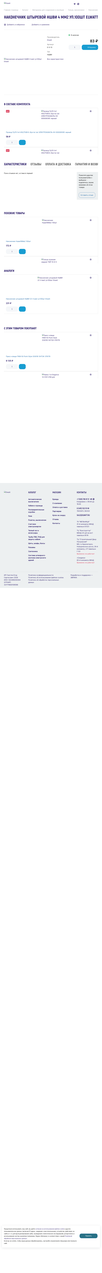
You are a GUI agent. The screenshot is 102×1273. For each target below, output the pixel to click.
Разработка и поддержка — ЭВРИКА (82, 576)
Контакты (56, 523)
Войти (72, 1091)
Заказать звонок (83, 511)
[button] (97, 4)
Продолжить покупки (85, 1174)
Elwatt (49, 40)
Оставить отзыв (86, 195)
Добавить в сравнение (40, 25)
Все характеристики (55, 59)
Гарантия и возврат (88, 164)
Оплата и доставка (58, 164)
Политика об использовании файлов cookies (46, 578)
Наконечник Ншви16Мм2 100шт (18, 241)
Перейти (65, 1174)
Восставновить (65, 1137)
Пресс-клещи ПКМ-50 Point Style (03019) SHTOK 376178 (28, 356)
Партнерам (56, 511)
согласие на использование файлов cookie (49, 1229)
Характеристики (15, 164)
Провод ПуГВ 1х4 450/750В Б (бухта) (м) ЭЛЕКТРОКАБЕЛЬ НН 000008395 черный (38, 132)
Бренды (55, 499)
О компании (57, 503)
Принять (88, 1236)
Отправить (66, 633)
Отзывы (35, 164)
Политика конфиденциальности (40, 575)
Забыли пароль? (69, 1083)
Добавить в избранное (16, 25)
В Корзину (92, 47)
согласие (93, 623)
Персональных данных (86, 466)
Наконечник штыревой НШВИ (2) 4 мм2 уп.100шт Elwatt (28, 299)
